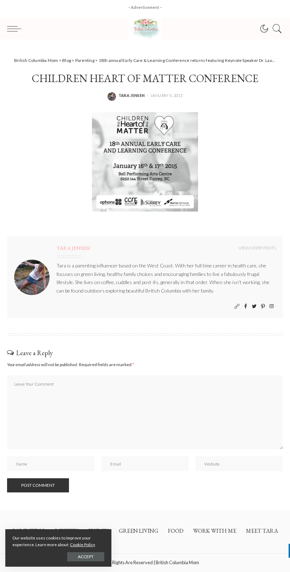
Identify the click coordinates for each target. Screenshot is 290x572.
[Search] (275, 28)
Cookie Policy (82, 544)
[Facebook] (245, 306)
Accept (86, 556)
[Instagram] (271, 306)
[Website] (237, 306)
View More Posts (257, 247)
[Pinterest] (263, 306)
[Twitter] (254, 306)
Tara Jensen (131, 95)
